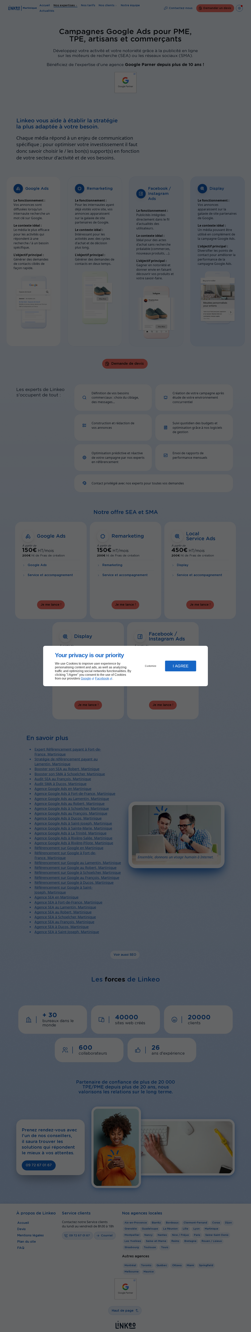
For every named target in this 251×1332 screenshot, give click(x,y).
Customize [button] (150, 666)
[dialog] (125, 666)
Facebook (102, 678)
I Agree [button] (180, 666)
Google (86, 678)
